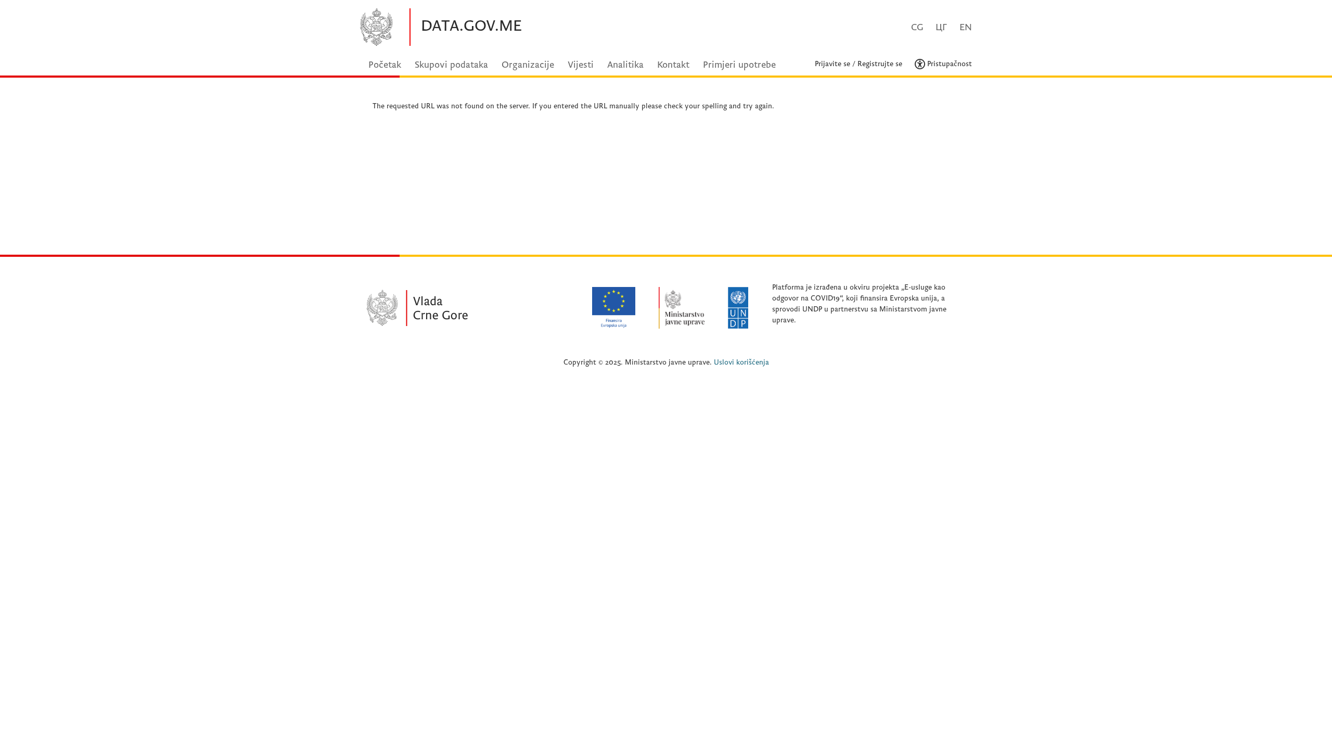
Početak (384, 64)
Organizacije (528, 64)
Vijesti (581, 64)
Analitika (625, 64)
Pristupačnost (948, 63)
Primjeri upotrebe (739, 64)
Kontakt (673, 64)
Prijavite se (832, 63)
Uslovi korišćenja (741, 362)
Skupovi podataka (451, 64)
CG (917, 27)
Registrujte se (879, 63)
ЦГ (941, 27)
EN (965, 27)
